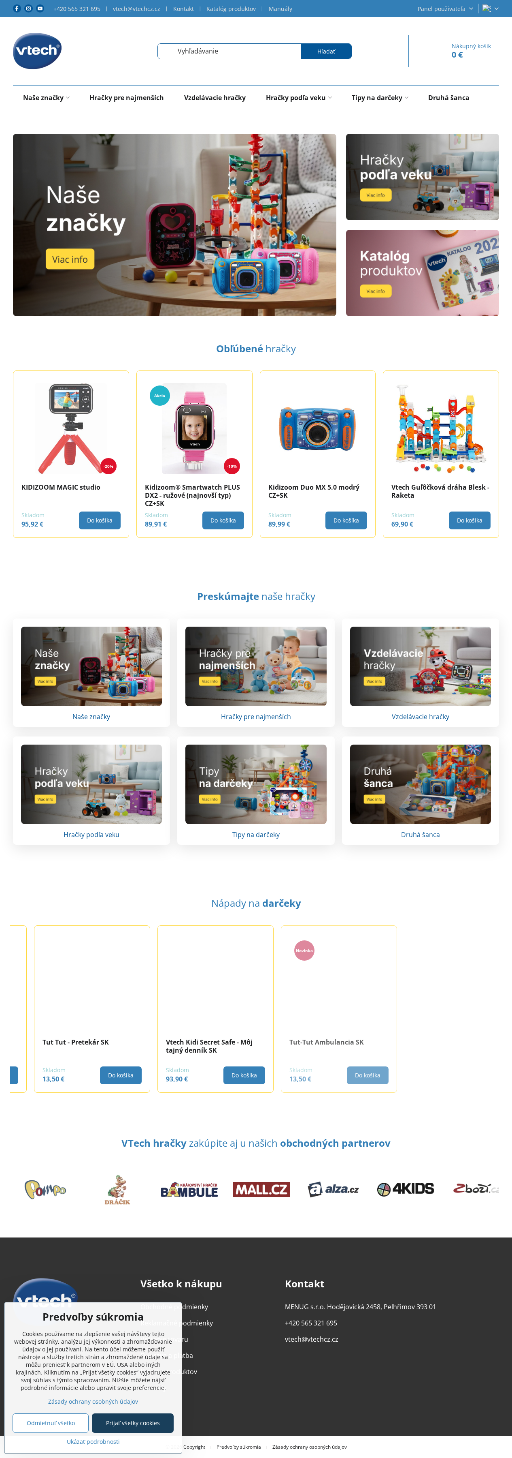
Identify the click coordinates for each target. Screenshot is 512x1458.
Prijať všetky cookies (133, 1423)
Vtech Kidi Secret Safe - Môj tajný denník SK (187, 1046)
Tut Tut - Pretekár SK (54, 1042)
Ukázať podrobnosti (93, 1441)
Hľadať (326, 51)
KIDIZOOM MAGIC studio (60, 487)
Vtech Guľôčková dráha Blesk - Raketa (440, 491)
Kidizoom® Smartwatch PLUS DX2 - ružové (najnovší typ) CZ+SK (192, 495)
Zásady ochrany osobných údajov (309, 1447)
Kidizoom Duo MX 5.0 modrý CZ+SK (313, 491)
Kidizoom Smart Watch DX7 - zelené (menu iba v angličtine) (439, 1046)
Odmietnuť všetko (51, 1423)
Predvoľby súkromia (239, 1447)
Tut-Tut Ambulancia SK (305, 1042)
